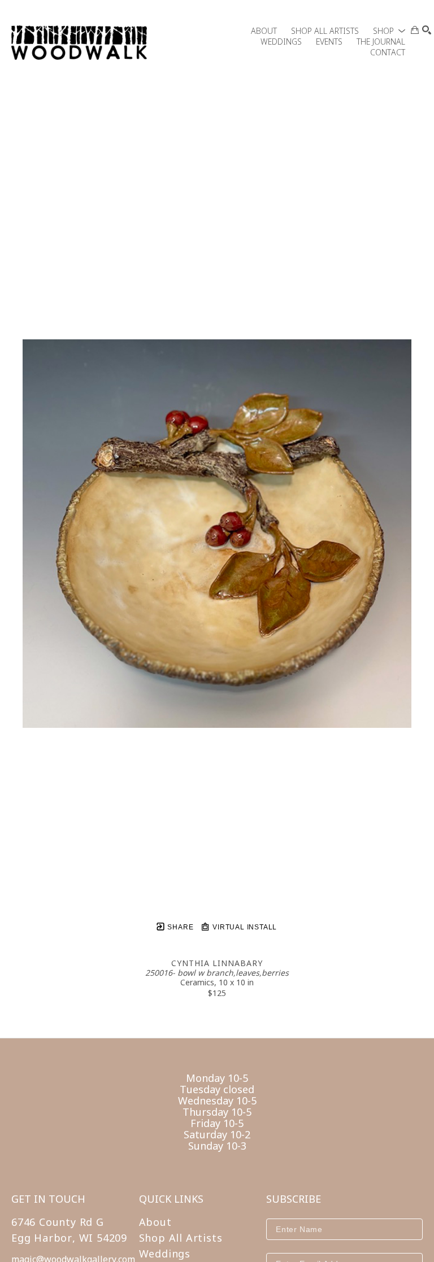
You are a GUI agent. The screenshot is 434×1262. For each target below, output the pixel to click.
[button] (389, 30)
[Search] (426, 29)
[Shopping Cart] (415, 29)
